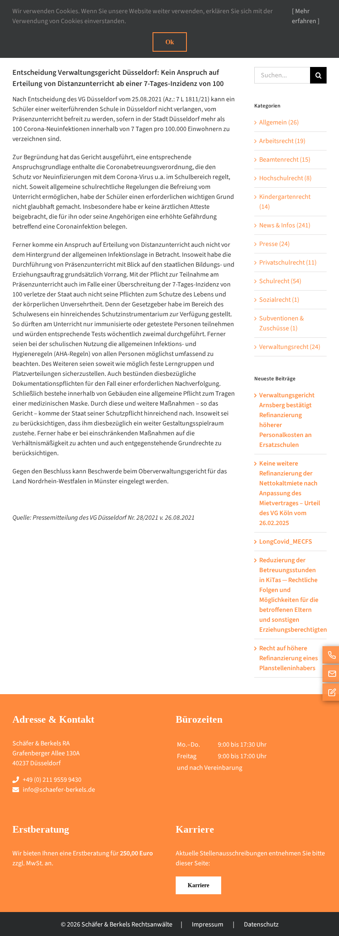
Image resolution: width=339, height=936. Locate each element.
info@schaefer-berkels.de (59, 789)
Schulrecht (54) (280, 281)
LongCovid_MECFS (285, 541)
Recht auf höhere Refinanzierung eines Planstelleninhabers (288, 658)
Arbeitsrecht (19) (282, 141)
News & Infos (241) (284, 225)
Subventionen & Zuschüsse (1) (281, 323)
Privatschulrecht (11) (288, 262)
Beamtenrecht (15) (284, 159)
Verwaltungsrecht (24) (289, 346)
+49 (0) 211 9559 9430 (52, 779)
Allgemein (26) (279, 122)
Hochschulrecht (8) (285, 178)
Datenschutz (261, 924)
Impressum (207, 924)
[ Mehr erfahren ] (306, 16)
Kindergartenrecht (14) (284, 201)
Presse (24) (274, 243)
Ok (169, 41)
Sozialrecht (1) (279, 299)
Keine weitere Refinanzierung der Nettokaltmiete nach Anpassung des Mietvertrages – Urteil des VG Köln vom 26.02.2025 (289, 493)
